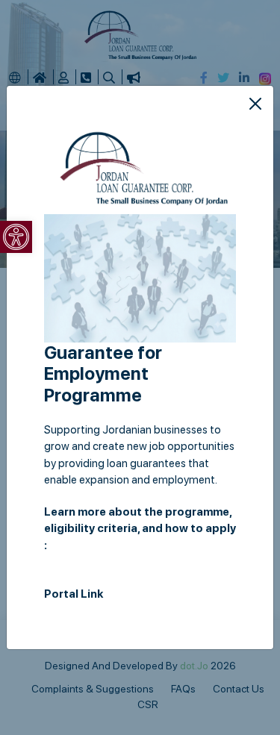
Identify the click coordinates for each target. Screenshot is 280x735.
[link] (16, 237)
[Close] (255, 104)
